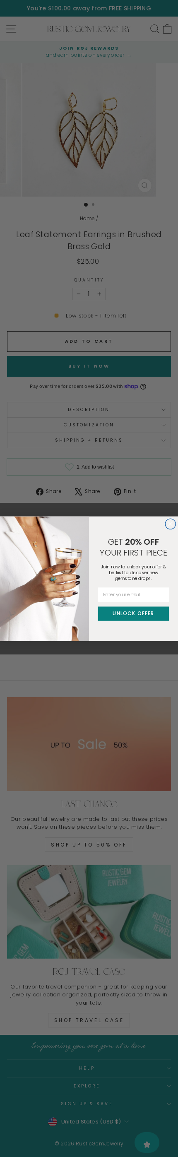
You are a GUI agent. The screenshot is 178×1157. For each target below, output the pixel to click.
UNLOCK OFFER (133, 613)
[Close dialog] (170, 524)
